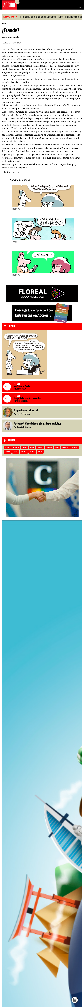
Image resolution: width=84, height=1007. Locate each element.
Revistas (40, 447)
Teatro (24, 447)
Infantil (32, 452)
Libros (15, 452)
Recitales (49, 447)
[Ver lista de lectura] (75, 1000)
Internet (23, 452)
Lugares (7, 452)
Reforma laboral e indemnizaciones (20, 17)
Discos (40, 452)
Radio (57, 447)
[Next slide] (79, 771)
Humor (5, 24)
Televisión (16, 447)
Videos (7, 447)
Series (32, 447)
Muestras (75, 447)
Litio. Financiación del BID (52, 17)
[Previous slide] (4, 771)
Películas (65, 447)
